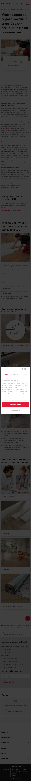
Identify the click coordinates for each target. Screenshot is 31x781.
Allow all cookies (15, 404)
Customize (14, 410)
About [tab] (25, 374)
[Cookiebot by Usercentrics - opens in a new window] (22, 369)
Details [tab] (15, 374)
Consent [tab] (5, 374)
